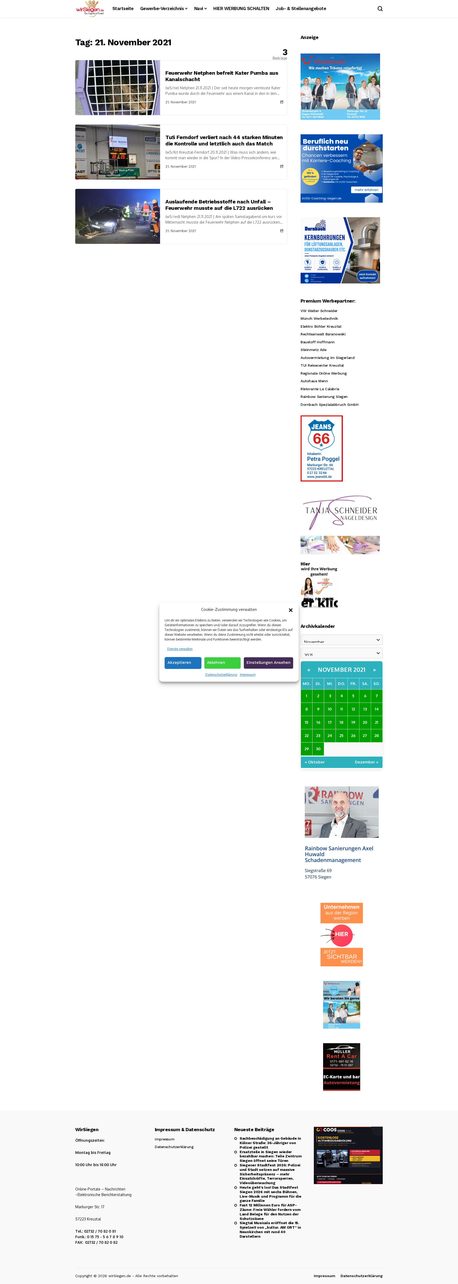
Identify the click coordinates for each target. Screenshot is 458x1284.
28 (377, 735)
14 (377, 709)
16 (318, 722)
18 (342, 722)
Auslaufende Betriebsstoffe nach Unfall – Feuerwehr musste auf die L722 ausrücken (219, 204)
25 (342, 735)
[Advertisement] (181, 284)
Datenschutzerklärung (221, 675)
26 (353, 735)
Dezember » (366, 762)
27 (365, 735)
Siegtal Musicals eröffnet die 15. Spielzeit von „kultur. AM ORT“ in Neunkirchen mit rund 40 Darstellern (270, 1229)
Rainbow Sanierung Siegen (324, 396)
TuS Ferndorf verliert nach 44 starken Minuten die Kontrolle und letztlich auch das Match (224, 140)
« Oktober (315, 762)
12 (353, 709)
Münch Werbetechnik (319, 318)
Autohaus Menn (314, 381)
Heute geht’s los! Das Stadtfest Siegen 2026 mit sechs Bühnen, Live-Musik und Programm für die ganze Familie (270, 1194)
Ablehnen (216, 662)
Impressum (248, 675)
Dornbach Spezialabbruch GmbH (329, 404)
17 (330, 722)
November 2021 (341, 669)
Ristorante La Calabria (320, 389)
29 (307, 748)
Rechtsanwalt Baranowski (323, 334)
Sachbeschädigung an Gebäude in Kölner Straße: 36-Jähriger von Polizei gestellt (270, 1142)
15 (306, 722)
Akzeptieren (179, 662)
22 (307, 735)
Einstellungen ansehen (268, 662)
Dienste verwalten (180, 649)
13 (365, 709)
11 (341, 709)
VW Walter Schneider (319, 311)
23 (318, 735)
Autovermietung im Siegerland (327, 358)
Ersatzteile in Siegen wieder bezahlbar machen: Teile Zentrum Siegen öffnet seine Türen (270, 1156)
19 (353, 722)
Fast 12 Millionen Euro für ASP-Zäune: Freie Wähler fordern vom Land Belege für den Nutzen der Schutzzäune (270, 1211)
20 (365, 722)
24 (330, 735)
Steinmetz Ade (314, 350)
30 (318, 748)
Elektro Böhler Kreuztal (321, 326)
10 (330, 709)
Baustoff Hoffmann (318, 342)
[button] (290, 609)
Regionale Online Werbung (324, 373)
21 (376, 722)
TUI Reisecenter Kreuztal (322, 365)
